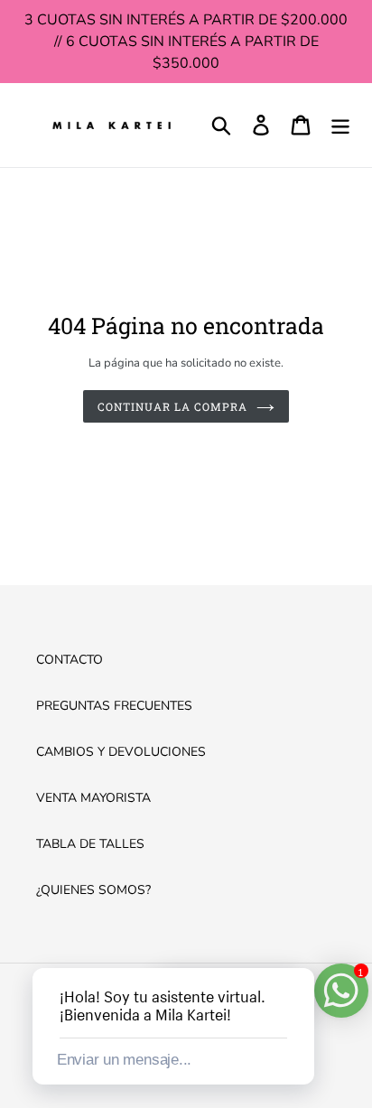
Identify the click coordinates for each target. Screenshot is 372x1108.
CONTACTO (69, 659)
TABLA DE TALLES (90, 843)
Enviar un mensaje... (124, 1059)
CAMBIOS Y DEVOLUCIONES (121, 751)
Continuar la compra (172, 406)
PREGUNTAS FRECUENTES (114, 705)
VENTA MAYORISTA (93, 797)
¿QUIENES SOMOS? (93, 890)
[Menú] (340, 125)
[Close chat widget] (299, 947)
